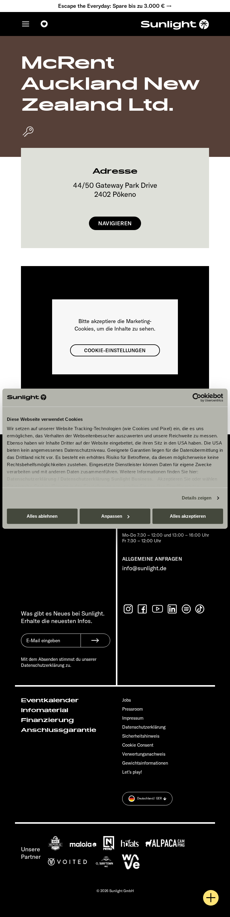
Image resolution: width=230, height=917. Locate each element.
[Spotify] (186, 609)
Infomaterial (44, 710)
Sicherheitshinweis (140, 736)
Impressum (132, 718)
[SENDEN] (95, 640)
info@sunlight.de (144, 568)
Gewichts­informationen (145, 763)
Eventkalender (50, 700)
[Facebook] (142, 609)
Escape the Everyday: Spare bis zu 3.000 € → (115, 6)
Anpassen (111, 516)
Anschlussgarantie (58, 730)
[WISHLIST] (44, 24)
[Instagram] (128, 609)
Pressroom (132, 709)
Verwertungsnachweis (143, 754)
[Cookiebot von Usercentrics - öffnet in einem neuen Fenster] (197, 397)
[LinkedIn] (172, 609)
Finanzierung (47, 720)
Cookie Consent (137, 745)
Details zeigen (196, 497)
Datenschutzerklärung (31, 478)
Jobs (126, 700)
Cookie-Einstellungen (115, 350)
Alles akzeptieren (188, 516)
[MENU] (26, 24)
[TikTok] (200, 609)
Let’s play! (132, 772)
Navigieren (114, 223)
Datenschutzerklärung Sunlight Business (106, 478)
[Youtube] (157, 609)
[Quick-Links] (211, 898)
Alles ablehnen (42, 516)
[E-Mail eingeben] (51, 645)
